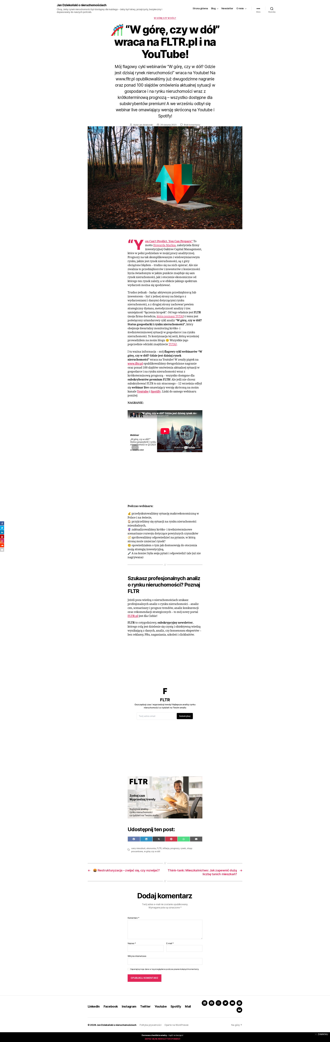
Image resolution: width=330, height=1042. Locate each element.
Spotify (156, 391)
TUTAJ (173, 344)
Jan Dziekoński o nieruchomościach (81, 5)
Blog (213, 8)
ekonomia (151, 848)
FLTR (159, 848)
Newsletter (227, 8)
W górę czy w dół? (165, 18)
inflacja (166, 848)
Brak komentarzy (192, 124)
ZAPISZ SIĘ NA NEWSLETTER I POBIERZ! (162, 1039)
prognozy (174, 848)
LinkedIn (94, 1006)
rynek (183, 848)
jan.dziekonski (146, 124)
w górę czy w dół (152, 851)
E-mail (170, 943)
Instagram (129, 1006)
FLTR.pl (133, 616)
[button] (322, 1034)
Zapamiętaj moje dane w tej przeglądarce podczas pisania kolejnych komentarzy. (164, 969)
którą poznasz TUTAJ (170, 316)
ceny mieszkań (138, 848)
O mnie (240, 8)
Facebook (111, 1006)
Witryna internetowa (137, 956)
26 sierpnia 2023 (168, 124)
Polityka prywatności (150, 1025)
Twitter (145, 1006)
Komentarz (133, 918)
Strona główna (200, 8)
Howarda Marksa (164, 245)
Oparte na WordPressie (176, 1025)
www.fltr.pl (135, 363)
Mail (188, 1006)
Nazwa (132, 943)
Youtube (161, 1006)
